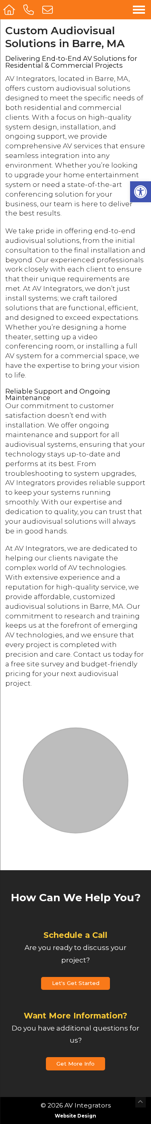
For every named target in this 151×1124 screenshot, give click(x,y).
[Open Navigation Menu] (139, 9)
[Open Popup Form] (48, 10)
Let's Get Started (75, 983)
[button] (140, 191)
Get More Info (75, 1063)
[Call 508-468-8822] (29, 10)
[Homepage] (10, 10)
